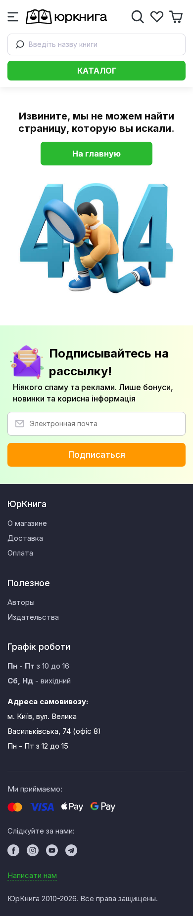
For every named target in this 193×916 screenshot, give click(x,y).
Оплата (20, 553)
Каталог (96, 71)
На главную (96, 154)
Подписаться (96, 455)
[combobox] (96, 44)
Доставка (25, 538)
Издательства (33, 617)
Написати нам (32, 875)
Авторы (21, 602)
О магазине (27, 523)
